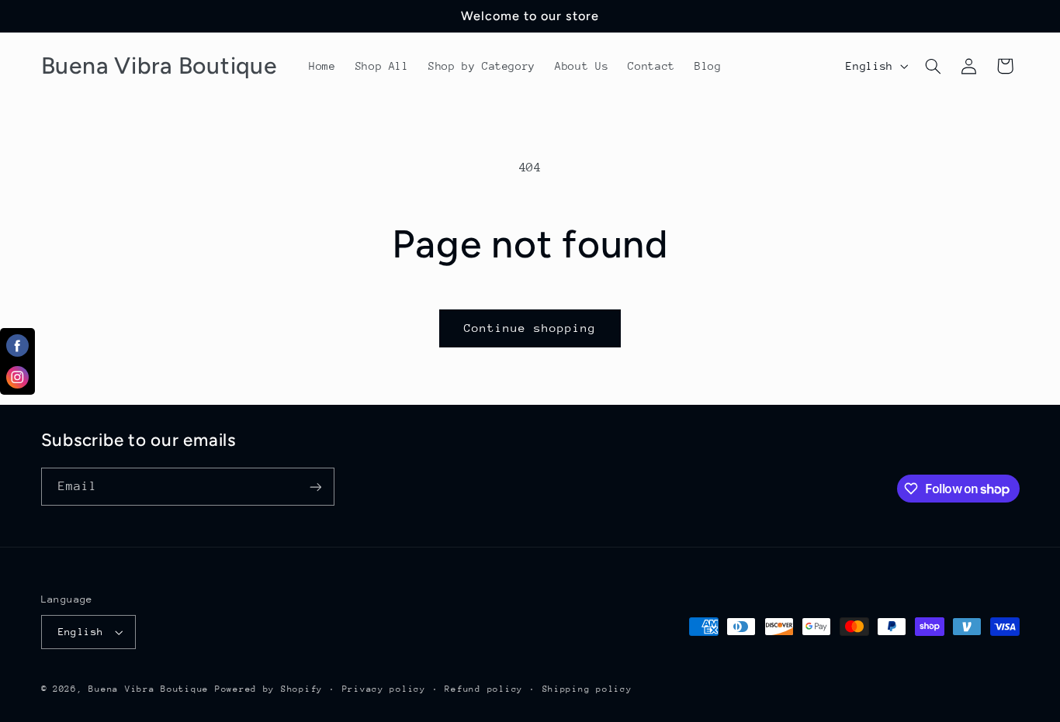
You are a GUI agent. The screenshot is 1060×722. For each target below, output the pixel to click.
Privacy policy (384, 689)
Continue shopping (530, 327)
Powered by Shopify (269, 689)
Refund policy (484, 689)
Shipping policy (587, 689)
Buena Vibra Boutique (148, 689)
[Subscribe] (315, 487)
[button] (933, 66)
